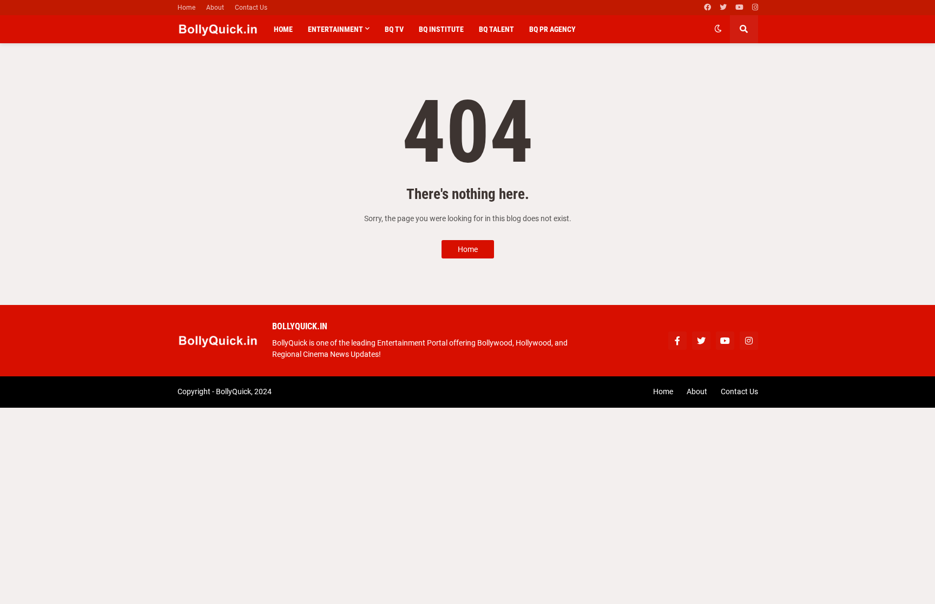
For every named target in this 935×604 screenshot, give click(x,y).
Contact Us (251, 7)
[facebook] (707, 7)
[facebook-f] (677, 340)
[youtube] (739, 7)
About (215, 7)
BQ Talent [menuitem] (496, 29)
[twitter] (723, 7)
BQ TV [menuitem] (394, 29)
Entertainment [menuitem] (335, 29)
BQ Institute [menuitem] (441, 29)
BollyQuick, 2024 (244, 391)
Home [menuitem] (283, 29)
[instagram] (755, 7)
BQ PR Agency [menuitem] (552, 29)
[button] (718, 29)
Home (186, 7)
